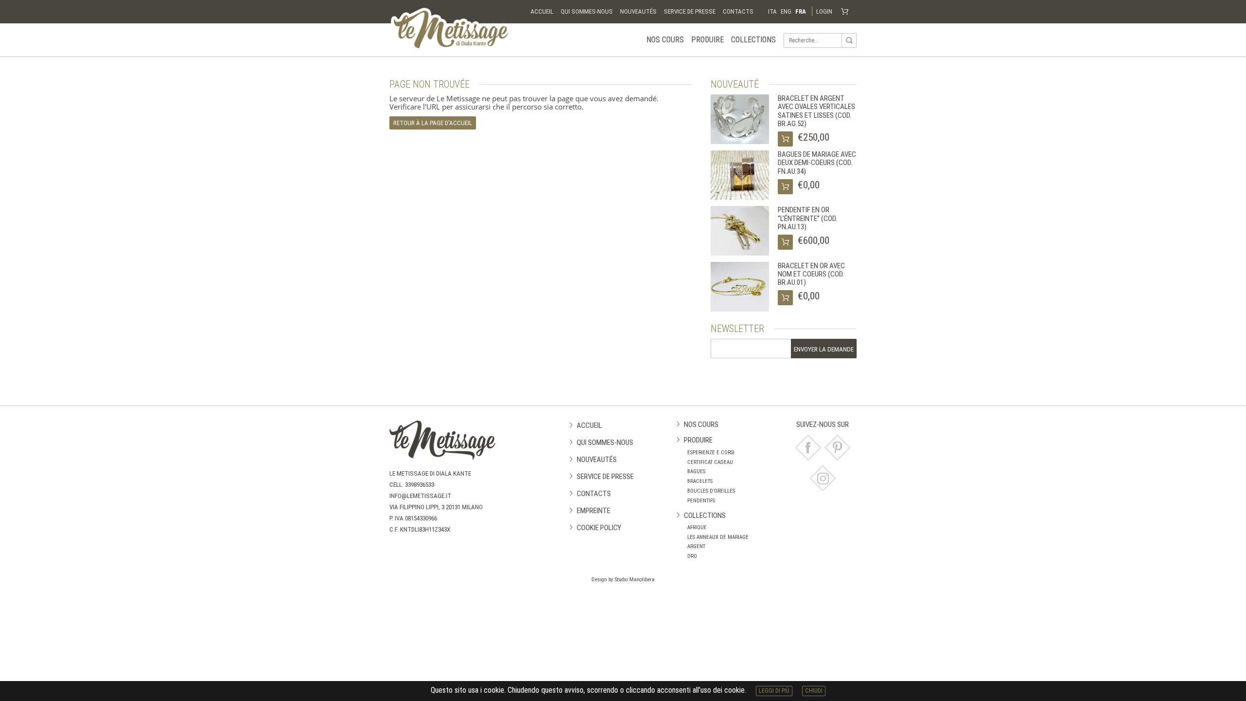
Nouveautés (638, 11)
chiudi (814, 690)
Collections (753, 39)
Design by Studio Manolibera (623, 580)
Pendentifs (701, 501)
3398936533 (419, 484)
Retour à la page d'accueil (432, 123)
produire (707, 39)
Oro (692, 556)
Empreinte (593, 510)
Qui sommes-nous (587, 11)
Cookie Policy (599, 527)
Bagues (696, 471)
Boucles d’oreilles (711, 491)
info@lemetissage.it (420, 495)
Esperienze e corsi (710, 452)
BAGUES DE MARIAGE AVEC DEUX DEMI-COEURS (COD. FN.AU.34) (817, 163)
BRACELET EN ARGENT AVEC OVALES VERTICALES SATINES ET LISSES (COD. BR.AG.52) (816, 111)
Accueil (542, 11)
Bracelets (700, 481)
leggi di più (774, 690)
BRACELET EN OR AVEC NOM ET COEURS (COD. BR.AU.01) (811, 274)
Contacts (738, 11)
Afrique (697, 527)
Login (824, 11)
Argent (696, 546)
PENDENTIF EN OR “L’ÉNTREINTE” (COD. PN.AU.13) (807, 218)
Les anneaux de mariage (718, 537)
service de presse (689, 11)
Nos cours (665, 39)
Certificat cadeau (710, 462)
